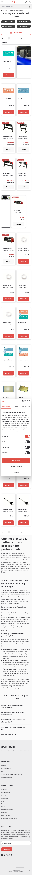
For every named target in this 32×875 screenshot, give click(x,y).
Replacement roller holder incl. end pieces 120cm (22, 509)
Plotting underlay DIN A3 (22, 397)
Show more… (24, 26)
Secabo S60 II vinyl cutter (22, 136)
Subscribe (7, 849)
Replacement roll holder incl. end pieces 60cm (7, 509)
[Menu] (2, 2)
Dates (3, 807)
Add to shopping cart (9, 75)
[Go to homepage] (14, 2)
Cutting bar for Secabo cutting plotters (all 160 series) (7, 323)
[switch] (27, 441)
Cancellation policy (7, 777)
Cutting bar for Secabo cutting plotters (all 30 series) (22, 248)
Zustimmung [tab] (6, 406)
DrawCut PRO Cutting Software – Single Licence (7, 99)
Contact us (4, 798)
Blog (2, 801)
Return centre (5, 815)
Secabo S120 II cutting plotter (7, 136)
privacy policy (25, 834)
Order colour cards (7, 809)
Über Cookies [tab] (25, 406)
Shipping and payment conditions (11, 774)
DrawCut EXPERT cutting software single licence (22, 99)
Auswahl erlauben (16, 466)
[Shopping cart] (29, 2)
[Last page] (21, 38)
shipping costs (16, 870)
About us (4, 789)
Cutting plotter (8, 22)
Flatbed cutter (23, 22)
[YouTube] (4, 855)
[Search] (29, 6)
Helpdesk (4, 812)
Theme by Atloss (20, 867)
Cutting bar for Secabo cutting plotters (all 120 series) (22, 285)
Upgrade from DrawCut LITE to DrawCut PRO (22, 323)
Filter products (17, 32)
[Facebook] (2, 855)
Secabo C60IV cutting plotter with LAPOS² (17, 211)
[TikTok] (9, 855)
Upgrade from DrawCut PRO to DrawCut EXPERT (22, 360)
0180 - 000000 (23, 751)
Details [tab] (16, 406)
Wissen (3, 795)
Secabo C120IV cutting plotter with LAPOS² (22, 173)
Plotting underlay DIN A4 (7, 397)
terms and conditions (11, 834)
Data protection (6, 768)
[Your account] (26, 2)
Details (8, 149)
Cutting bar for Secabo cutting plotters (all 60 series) (7, 285)
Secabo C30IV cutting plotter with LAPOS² (7, 248)
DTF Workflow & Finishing (8, 26)
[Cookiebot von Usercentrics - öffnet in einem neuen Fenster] (22, 401)
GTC (2, 771)
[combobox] (13, 6)
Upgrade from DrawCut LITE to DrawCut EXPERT (7, 360)
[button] (16, 706)
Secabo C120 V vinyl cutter (7, 173)
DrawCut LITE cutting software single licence (7, 61)
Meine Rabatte (5, 792)
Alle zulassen (16, 460)
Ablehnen (16, 472)
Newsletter (4, 804)
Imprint (3, 765)
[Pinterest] (11, 855)
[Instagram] (7, 855)
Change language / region (9, 818)
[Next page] (18, 38)
